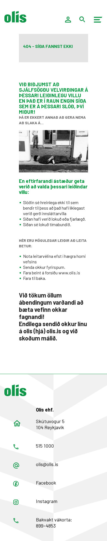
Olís (15, 390)
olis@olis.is (47, 464)
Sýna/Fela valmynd (98, 20)
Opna (16, 483)
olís (15, 17)
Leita (82, 19)
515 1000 (45, 446)
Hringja (16, 446)
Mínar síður (68, 20)
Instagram (46, 501)
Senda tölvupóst (16, 465)
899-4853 (46, 526)
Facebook (46, 483)
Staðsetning (17, 423)
